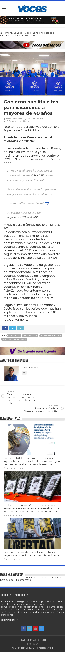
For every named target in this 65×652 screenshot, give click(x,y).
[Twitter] (29, 628)
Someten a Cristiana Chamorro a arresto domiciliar (41, 409)
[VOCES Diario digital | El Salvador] (32, 8)
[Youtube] (35, 628)
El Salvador (17, 32)
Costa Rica (14, 335)
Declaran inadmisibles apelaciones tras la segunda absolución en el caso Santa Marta (31, 554)
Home (6, 32)
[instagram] (41, 628)
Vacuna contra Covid (14, 339)
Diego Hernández (14, 119)
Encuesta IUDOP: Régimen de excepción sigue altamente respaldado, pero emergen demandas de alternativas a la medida (32, 461)
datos (8, 258)
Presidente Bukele (51, 335)
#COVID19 (40, 175)
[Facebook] (23, 628)
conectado (56, 577)
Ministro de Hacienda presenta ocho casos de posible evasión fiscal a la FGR (21, 397)
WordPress (39, 639)
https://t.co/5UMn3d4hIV (22, 217)
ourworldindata (39, 232)
